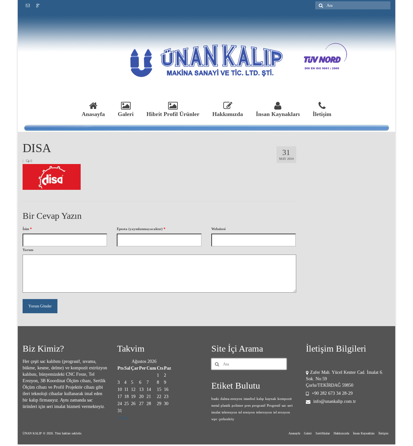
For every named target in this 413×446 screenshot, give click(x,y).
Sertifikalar (323, 433)
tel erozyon (281, 412)
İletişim (322, 114)
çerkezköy (226, 419)
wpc (214, 419)
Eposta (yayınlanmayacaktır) (141, 229)
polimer (237, 405)
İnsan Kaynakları (278, 114)
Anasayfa (93, 114)
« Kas (122, 417)
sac (284, 405)
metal (215, 405)
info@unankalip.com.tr (334, 401)
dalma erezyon (231, 399)
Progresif (273, 405)
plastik (225, 405)
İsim (27, 229)
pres (248, 405)
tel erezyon (246, 412)
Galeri (126, 114)
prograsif (259, 405)
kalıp (260, 399)
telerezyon (229, 412)
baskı (215, 399)
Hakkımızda (227, 114)
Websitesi (218, 229)
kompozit (284, 399)
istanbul (249, 399)
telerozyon (264, 412)
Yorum (28, 250)
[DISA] (52, 176)
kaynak (270, 399)
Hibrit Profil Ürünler (172, 114)
